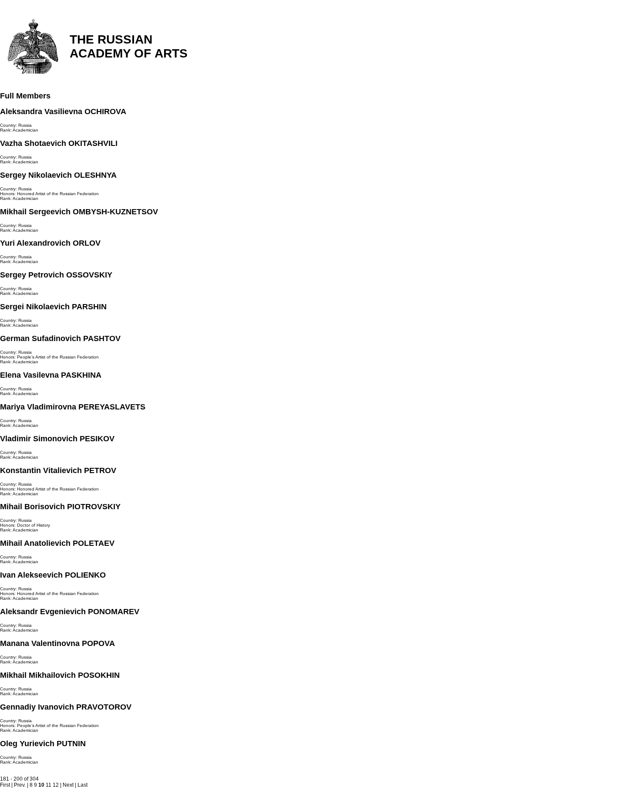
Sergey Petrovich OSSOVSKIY (56, 275)
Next (68, 785)
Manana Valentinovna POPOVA (57, 643)
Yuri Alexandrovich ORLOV (50, 243)
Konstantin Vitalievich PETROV (58, 470)
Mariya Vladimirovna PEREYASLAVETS (72, 406)
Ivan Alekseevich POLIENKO (53, 575)
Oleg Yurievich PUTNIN (43, 743)
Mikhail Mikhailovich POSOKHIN (60, 675)
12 (56, 785)
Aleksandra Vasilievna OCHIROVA (63, 111)
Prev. (20, 785)
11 (48, 785)
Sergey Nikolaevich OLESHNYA (58, 175)
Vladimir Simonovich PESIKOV (57, 438)
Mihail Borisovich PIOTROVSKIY (60, 506)
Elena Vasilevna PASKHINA (50, 375)
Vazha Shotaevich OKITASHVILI (59, 143)
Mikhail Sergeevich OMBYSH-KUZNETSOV (79, 211)
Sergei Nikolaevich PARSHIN (53, 306)
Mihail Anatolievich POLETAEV (57, 543)
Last (82, 785)
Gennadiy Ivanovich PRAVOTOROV (65, 707)
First (5, 785)
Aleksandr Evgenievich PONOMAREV (69, 611)
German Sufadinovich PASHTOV (60, 338)
